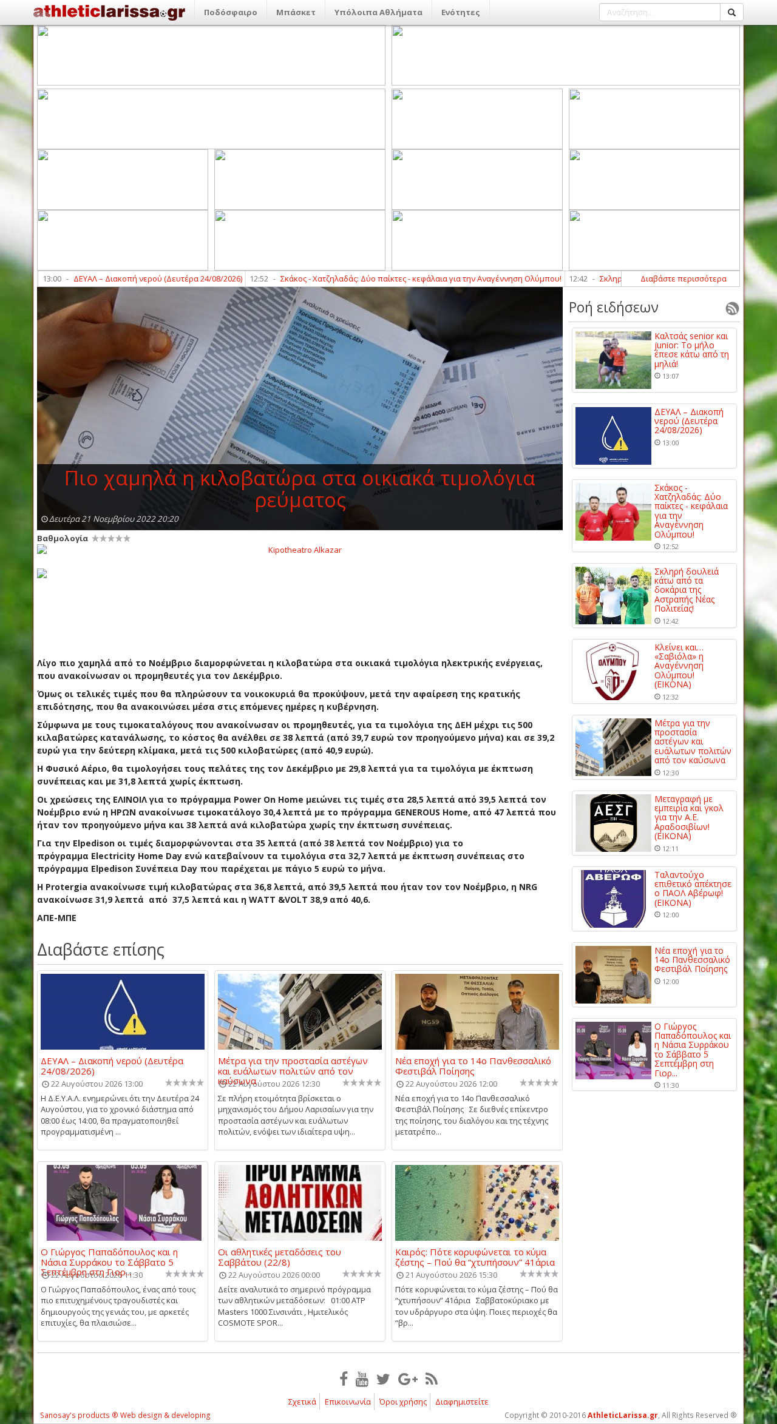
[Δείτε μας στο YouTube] (362, 1378)
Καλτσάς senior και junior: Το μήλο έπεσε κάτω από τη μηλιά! (691, 350)
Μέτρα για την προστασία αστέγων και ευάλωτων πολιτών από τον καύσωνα (293, 1065)
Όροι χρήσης (403, 1401)
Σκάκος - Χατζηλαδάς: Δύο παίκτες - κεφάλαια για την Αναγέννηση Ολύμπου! (376, 278)
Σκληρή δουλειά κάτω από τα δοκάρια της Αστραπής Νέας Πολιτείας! (686, 590)
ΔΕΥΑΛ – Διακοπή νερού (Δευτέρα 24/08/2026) (113, 278)
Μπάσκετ (296, 12)
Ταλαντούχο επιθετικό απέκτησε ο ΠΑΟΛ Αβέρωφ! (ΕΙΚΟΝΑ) (692, 889)
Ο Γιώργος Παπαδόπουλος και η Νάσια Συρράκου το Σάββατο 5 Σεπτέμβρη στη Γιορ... (109, 1256)
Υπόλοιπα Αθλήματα (378, 12)
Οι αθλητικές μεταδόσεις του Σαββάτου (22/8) (279, 1256)
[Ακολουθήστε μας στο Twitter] (383, 1378)
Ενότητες (460, 12)
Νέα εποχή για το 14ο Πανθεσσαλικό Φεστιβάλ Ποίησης (473, 1065)
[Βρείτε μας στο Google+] (408, 1378)
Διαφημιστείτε (462, 1401)
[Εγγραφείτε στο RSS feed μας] (432, 1378)
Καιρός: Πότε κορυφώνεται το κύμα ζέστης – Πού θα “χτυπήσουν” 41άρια (475, 1256)
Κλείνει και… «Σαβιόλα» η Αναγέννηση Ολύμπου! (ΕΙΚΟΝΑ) (679, 666)
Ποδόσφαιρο (230, 12)
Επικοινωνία (348, 1401)
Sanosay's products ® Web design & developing (125, 1415)
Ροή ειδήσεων (614, 307)
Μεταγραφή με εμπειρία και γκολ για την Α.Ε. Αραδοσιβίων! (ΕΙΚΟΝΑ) (689, 817)
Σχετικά (302, 1401)
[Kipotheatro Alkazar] (300, 549)
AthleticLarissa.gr (623, 1415)
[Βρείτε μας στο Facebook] (343, 1378)
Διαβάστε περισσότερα (683, 278)
